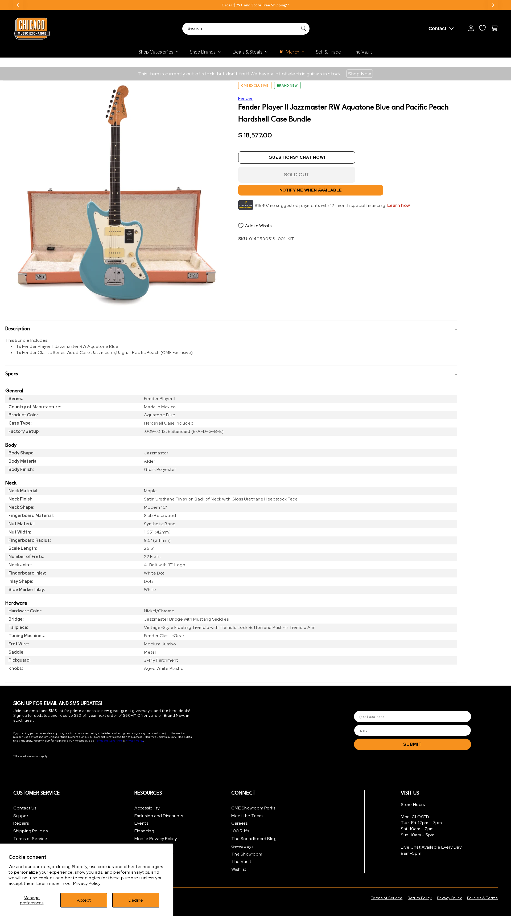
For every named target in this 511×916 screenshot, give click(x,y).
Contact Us (24, 808)
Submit (412, 744)
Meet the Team (247, 816)
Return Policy (420, 897)
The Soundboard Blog (254, 838)
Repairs (21, 823)
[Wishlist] (482, 28)
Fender (245, 98)
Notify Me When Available (310, 190)
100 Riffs (240, 831)
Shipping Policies (30, 831)
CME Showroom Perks (253, 808)
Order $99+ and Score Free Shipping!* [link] (255, 5)
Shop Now (359, 74)
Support (21, 816)
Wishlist (238, 869)
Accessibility (147, 808)
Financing (144, 831)
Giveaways (242, 846)
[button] (231, 328)
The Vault (241, 862)
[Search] (304, 28)
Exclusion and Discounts (158, 816)
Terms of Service (30, 838)
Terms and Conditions (109, 741)
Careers (239, 823)
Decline (136, 900)
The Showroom (246, 854)
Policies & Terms (482, 897)
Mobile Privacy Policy (155, 838)
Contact (437, 28)
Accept (84, 900)
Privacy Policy (87, 883)
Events (141, 823)
